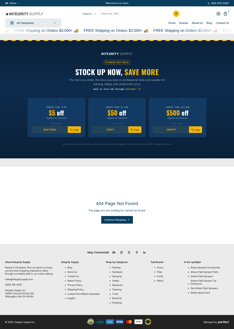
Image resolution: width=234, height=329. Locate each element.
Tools (115, 294)
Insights (71, 298)
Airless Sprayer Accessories (205, 267)
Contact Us (222, 23)
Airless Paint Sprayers (202, 276)
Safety (115, 280)
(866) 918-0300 (13, 284)
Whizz (160, 280)
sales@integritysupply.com (19, 279)
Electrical (117, 298)
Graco (160, 267)
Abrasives (117, 285)
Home (172, 23)
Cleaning (116, 289)
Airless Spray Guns (200, 292)
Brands (183, 23)
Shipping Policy (75, 289)
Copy (76, 129)
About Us (197, 23)
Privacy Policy (74, 285)
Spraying (117, 276)
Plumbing (117, 302)
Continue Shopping (115, 219)
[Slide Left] (103, 3)
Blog (209, 23)
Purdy (160, 276)
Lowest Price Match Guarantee (83, 294)
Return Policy (74, 280)
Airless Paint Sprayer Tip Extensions (203, 282)
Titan (159, 272)
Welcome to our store (117, 3)
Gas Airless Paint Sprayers (204, 288)
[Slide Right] (131, 3)
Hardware (117, 272)
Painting (116, 267)
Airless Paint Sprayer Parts (204, 272)
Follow (13, 3)
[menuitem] (85, 267)
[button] (176, 14)
